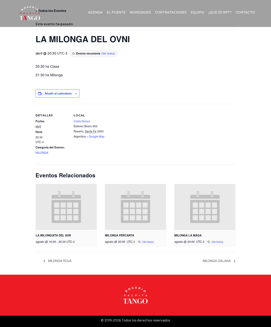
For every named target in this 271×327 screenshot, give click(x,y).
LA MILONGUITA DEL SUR (53, 235)
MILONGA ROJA (59, 260)
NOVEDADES (140, 12)
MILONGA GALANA (217, 260)
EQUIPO (197, 12)
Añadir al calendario (58, 93)
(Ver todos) (108, 53)
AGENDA (95, 12)
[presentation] (66, 207)
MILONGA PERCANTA (119, 235)
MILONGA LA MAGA (188, 235)
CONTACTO (245, 12)
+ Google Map (95, 136)
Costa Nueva (82, 121)
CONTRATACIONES (170, 12)
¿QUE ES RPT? (220, 12)
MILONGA (42, 153)
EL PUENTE (116, 12)
